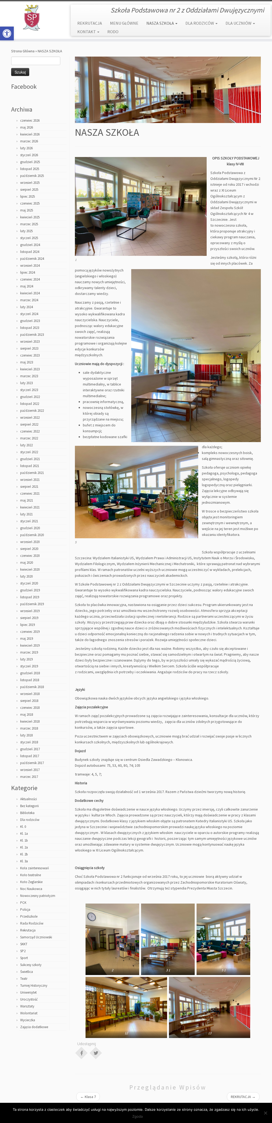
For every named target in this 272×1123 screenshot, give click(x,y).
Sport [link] (24, 958)
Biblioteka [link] (27, 813)
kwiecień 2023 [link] (30, 369)
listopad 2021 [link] (29, 466)
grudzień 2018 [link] (30, 673)
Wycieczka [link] (27, 1020)
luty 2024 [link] (26, 307)
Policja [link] (25, 909)
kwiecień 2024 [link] (30, 293)
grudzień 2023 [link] (30, 321)
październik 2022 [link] (32, 410)
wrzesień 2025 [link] (30, 182)
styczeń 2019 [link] (29, 666)
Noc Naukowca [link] (31, 889)
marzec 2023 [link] (29, 376)
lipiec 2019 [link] (27, 624)
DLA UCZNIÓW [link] (239, 23)
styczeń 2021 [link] (29, 521)
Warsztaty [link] (27, 1006)
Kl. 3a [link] (24, 861)
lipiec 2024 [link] (27, 272)
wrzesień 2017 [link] (30, 770)
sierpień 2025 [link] (29, 189)
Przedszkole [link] (28, 916)
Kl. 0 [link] (23, 826)
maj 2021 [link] (26, 500)
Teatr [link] (23, 978)
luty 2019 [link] (26, 659)
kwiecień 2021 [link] (30, 507)
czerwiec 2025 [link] (30, 203)
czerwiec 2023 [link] (30, 355)
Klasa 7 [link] (88, 1096)
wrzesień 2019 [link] (30, 611)
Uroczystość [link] (29, 999)
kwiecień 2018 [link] (30, 721)
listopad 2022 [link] (29, 403)
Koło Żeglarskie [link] (31, 882)
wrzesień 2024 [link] (30, 265)
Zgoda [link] (137, 1116)
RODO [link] (112, 31)
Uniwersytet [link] (28, 992)
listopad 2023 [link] (29, 327)
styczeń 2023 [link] (29, 390)
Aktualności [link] (28, 799)
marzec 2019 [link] (29, 652)
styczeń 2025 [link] (29, 238)
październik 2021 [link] (32, 473)
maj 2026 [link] (26, 127)
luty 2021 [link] (26, 514)
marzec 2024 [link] (29, 300)
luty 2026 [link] (26, 148)
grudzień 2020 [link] (30, 528)
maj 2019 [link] (26, 638)
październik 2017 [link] (32, 763)
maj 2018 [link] (26, 714)
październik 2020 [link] (32, 535)
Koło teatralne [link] (30, 875)
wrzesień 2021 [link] (30, 479)
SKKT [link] (23, 944)
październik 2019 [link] (32, 604)
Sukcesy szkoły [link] (30, 965)
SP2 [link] (23, 951)
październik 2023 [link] (32, 334)
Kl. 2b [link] (24, 854)
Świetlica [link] (26, 971)
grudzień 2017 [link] (30, 749)
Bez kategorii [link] (29, 806)
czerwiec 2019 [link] (30, 631)
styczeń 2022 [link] (29, 452)
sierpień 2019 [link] (29, 618)
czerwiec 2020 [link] (30, 555)
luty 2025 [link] (26, 231)
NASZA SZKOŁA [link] (160, 23)
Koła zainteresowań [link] (34, 868)
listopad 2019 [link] (29, 597)
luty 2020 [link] (26, 576)
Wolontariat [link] (28, 1013)
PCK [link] (23, 902)
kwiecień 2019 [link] (30, 645)
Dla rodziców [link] (29, 819)
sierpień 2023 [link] (29, 348)
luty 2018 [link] (26, 735)
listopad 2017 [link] (29, 756)
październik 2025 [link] (32, 175)
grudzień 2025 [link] (30, 162)
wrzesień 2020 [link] (30, 542)
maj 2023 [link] (26, 362)
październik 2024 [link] (32, 258)
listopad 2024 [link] (29, 251)
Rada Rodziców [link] (31, 923)
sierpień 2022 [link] (29, 424)
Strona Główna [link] (23, 51)
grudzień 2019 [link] (30, 590)
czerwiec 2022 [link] (30, 431)
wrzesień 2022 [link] (30, 417)
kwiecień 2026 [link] (30, 134)
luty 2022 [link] (26, 445)
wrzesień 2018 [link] (30, 694)
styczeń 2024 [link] (29, 314)
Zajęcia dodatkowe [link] (34, 1027)
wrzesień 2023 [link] (30, 341)
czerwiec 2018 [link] (30, 707)
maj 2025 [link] (26, 210)
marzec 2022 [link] (29, 438)
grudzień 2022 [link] (30, 397)
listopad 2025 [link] (29, 169)
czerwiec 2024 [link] (30, 279)
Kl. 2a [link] (24, 847)
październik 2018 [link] (32, 687)
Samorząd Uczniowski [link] (36, 937)
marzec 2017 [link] (29, 776)
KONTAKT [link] (87, 31)
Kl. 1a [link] (24, 833)
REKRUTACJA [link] (89, 23)
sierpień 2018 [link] (29, 700)
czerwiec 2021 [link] (30, 493)
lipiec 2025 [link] (27, 196)
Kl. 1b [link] (24, 840)
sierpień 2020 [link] (29, 548)
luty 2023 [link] (26, 383)
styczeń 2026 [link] (29, 155)
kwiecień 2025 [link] (30, 217)
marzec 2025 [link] (29, 224)
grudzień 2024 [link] (30, 245)
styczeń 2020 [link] (29, 583)
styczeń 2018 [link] (29, 742)
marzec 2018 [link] (29, 728)
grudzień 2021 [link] (30, 459)
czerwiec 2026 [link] (30, 120)
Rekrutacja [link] (28, 930)
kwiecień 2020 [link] (30, 569)
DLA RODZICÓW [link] (200, 23)
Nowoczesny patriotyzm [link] (37, 895)
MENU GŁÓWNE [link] (124, 23)
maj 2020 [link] (26, 562)
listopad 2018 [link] (29, 680)
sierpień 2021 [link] (29, 486)
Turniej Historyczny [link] (33, 985)
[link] (7, 33)
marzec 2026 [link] (29, 141)
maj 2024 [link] (26, 286)
